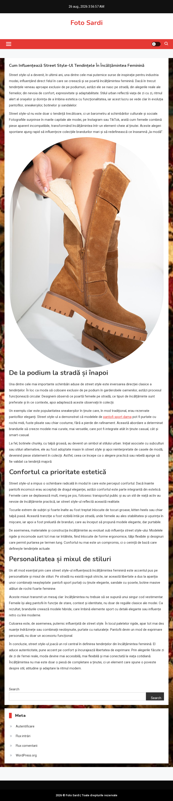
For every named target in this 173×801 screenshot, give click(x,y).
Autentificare (25, 726)
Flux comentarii (26, 745)
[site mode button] (156, 44)
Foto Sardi (87, 22)
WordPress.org (26, 755)
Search (14, 689)
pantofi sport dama (117, 417)
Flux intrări (23, 736)
